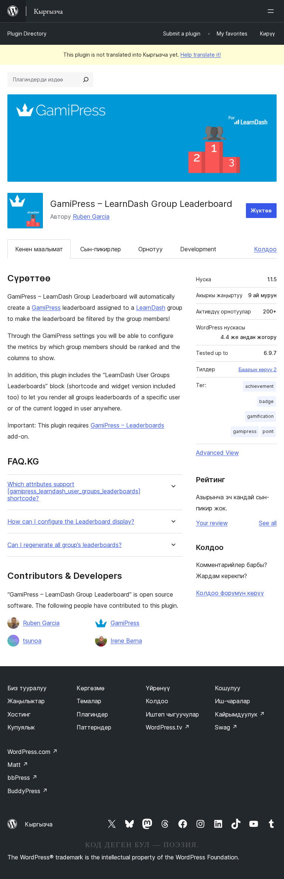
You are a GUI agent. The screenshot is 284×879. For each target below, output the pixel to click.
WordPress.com (32, 751)
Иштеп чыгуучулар (172, 714)
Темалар (89, 701)
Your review (212, 523)
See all (268, 523)
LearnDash (150, 307)
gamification (260, 416)
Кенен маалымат (39, 249)
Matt (17, 764)
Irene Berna (126, 640)
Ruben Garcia (91, 216)
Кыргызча (39, 824)
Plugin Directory (27, 33)
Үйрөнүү (158, 688)
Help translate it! (200, 54)
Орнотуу (150, 249)
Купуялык (21, 727)
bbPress (22, 777)
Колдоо (265, 249)
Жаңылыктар (26, 701)
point (268, 431)
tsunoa (32, 640)
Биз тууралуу (27, 688)
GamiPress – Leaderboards (127, 425)
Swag (226, 727)
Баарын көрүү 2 (258, 369)
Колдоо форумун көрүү (230, 593)
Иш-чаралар (232, 701)
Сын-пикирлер (100, 249)
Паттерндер (94, 727)
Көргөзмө (91, 688)
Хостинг (19, 714)
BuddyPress (27, 791)
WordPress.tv (168, 727)
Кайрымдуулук (240, 714)
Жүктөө (261, 210)
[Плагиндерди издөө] (85, 79)
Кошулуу (227, 688)
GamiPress (46, 307)
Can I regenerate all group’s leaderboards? (64, 544)
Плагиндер (92, 714)
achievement (259, 386)
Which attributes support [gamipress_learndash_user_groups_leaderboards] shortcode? (74, 491)
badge (266, 401)
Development (198, 249)
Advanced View (217, 452)
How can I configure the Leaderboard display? (70, 521)
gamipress (245, 431)
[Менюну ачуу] (272, 11)
